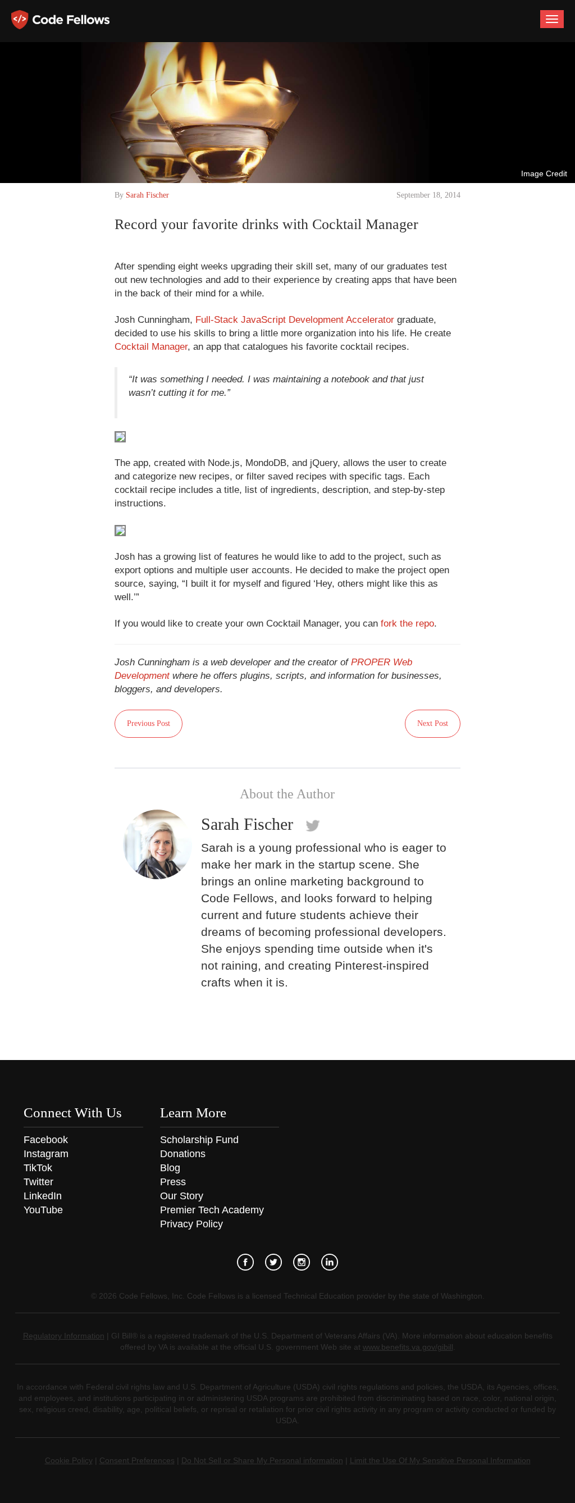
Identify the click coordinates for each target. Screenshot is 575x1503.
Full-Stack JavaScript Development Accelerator (294, 319)
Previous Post (148, 723)
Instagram (46, 1153)
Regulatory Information (63, 1335)
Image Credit (544, 173)
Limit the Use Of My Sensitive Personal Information (440, 1460)
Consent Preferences (137, 1460)
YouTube (43, 1210)
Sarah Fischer (147, 195)
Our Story (181, 1196)
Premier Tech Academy (212, 1210)
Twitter (38, 1181)
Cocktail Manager (151, 346)
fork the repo (407, 623)
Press (173, 1181)
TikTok (38, 1167)
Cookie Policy (69, 1460)
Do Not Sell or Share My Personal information (262, 1460)
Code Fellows (60, 20)
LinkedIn (43, 1196)
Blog (170, 1167)
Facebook (46, 1139)
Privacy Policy (191, 1224)
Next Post (432, 723)
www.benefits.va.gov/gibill (408, 1346)
